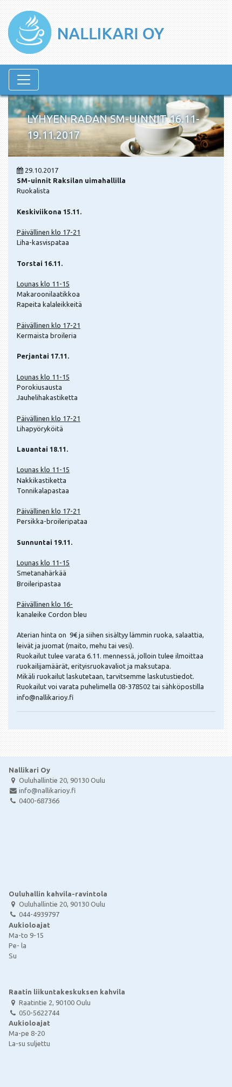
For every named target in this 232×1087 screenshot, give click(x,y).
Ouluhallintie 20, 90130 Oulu (62, 780)
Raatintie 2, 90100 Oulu (55, 1002)
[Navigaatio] (24, 79)
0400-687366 (39, 800)
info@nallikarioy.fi (47, 790)
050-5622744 (39, 1012)
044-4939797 (39, 914)
